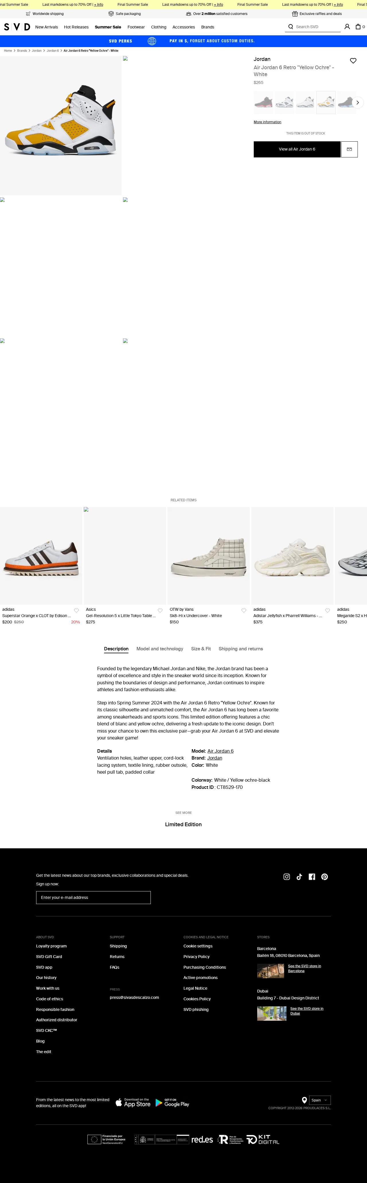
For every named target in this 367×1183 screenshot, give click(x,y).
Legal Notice (195, 988)
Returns (117, 956)
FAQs (114, 967)
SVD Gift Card (49, 956)
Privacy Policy (197, 956)
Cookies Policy (197, 999)
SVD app (44, 967)
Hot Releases (76, 27)
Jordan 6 (53, 51)
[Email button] (349, 149)
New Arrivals (46, 27)
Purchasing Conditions (205, 967)
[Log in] (347, 26)
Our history (46, 977)
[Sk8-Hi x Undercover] (208, 556)
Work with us (47, 988)
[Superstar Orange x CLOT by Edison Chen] (41, 556)
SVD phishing (196, 1009)
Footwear (136, 27)
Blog (40, 1041)
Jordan (37, 51)
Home (8, 51)
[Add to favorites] (353, 60)
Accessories (184, 27)
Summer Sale (108, 27)
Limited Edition (183, 824)
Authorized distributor (56, 1020)
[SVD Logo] (17, 26)
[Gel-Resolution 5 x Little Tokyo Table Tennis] (125, 556)
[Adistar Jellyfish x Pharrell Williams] (292, 556)
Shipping (118, 946)
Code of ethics (49, 999)
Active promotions (201, 977)
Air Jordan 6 (221, 751)
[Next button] (358, 103)
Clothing (158, 27)
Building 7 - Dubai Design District (288, 998)
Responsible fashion (55, 1009)
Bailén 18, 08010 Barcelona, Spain (288, 955)
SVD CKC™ (46, 1030)
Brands (207, 27)
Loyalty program (51, 946)
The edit (43, 1051)
